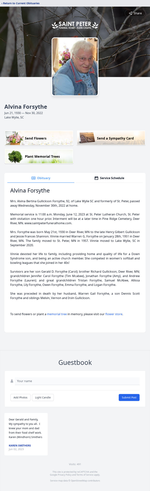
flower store (113, 314)
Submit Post (129, 397)
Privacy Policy (65, 474)
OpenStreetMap (79, 480)
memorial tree (57, 314)
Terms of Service (84, 474)
